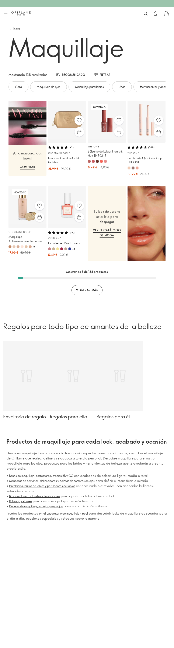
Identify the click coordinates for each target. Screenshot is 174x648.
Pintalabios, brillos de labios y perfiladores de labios (42, 486)
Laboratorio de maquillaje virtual (67, 513)
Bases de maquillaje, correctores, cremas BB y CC (41, 476)
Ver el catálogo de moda (107, 232)
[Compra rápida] (79, 132)
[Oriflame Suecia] (21, 13)
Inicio (16, 28)
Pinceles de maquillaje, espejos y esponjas (36, 506)
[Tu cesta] (166, 13)
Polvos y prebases (20, 501)
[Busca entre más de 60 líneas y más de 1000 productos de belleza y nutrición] (145, 13)
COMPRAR (27, 167)
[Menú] (5, 13)
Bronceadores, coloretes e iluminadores (34, 496)
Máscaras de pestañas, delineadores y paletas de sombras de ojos (52, 481)
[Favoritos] (79, 120)
